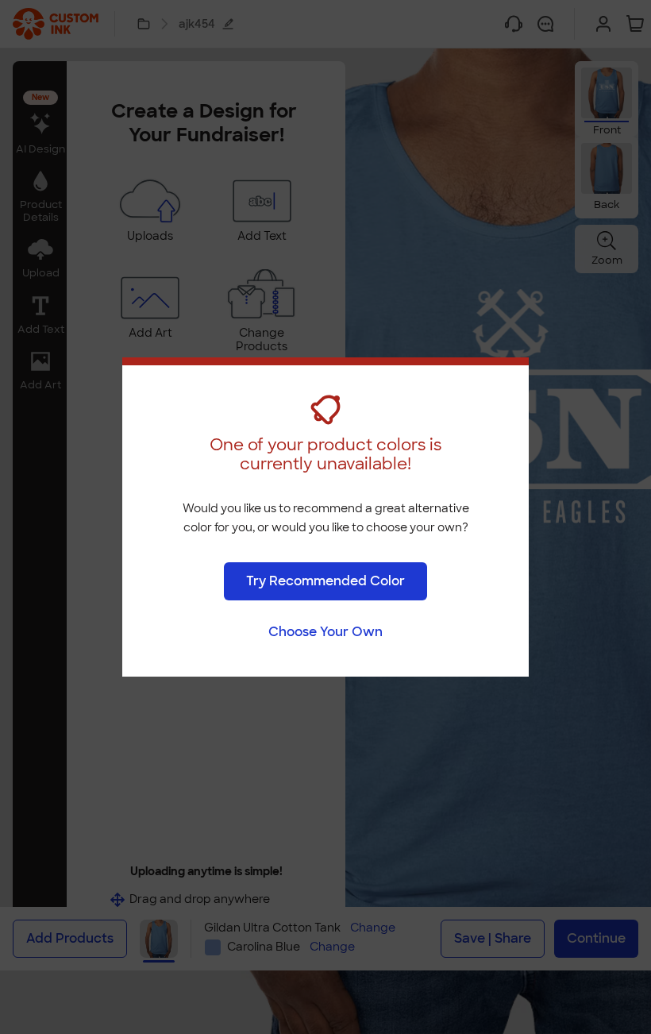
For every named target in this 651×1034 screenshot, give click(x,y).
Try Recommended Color (325, 581)
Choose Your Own (325, 631)
